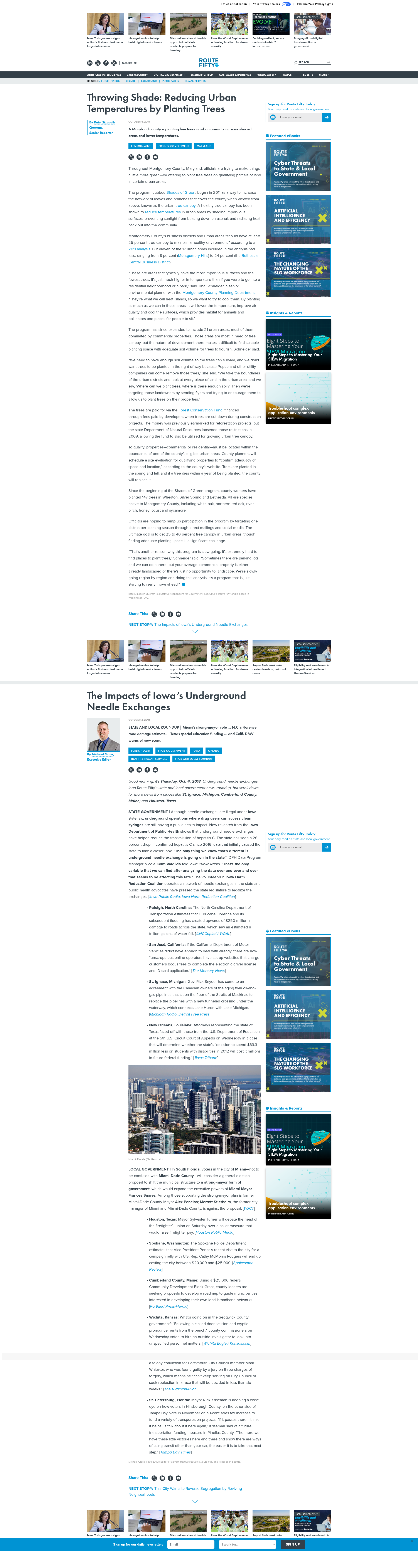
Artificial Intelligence (104, 75)
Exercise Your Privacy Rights (315, 4)
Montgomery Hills (193, 255)
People (287, 75)
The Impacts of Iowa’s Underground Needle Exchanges (201, 624)
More (323, 75)
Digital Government (169, 75)
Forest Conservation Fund (200, 410)
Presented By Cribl (281, 418)
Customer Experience (235, 75)
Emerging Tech (201, 75)
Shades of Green (181, 192)
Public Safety (266, 75)
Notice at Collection (234, 4)
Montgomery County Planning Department (218, 292)
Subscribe (129, 63)
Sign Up (293, 1544)
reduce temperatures (162, 212)
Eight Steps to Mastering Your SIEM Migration (295, 357)
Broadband (149, 81)
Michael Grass (102, 754)
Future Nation (110, 81)
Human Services (195, 81)
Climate (130, 81)
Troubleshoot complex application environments (291, 410)
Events (308, 75)
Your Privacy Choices (267, 4)
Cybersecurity (137, 75)
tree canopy (185, 205)
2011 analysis (139, 249)
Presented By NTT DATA (283, 365)
